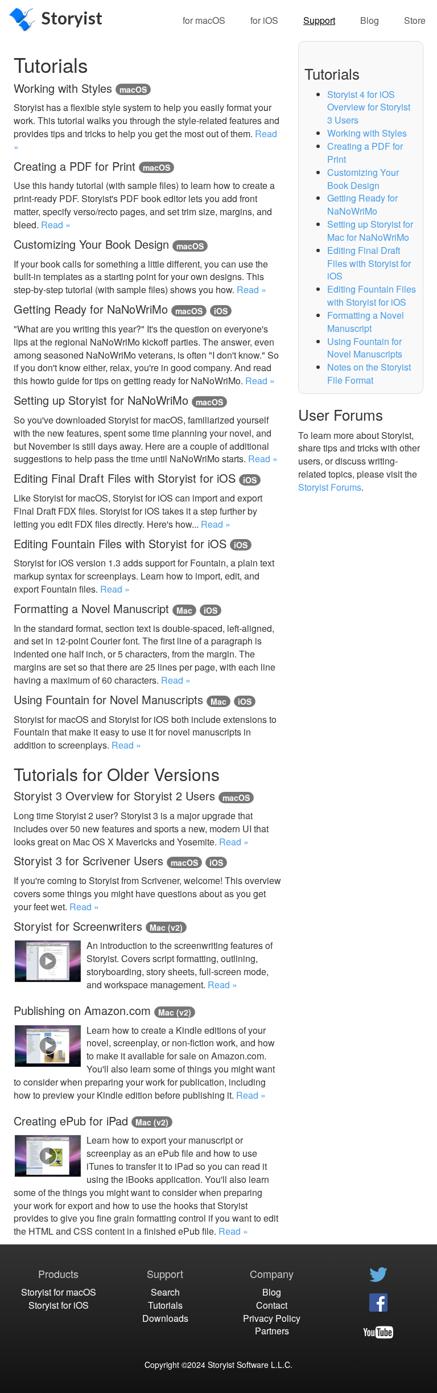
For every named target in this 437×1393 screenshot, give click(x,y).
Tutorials (165, 1305)
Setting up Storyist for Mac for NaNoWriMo (370, 230)
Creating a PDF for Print (365, 152)
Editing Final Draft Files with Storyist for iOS (369, 263)
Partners (272, 1330)
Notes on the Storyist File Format (369, 373)
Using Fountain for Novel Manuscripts (364, 348)
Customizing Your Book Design (363, 179)
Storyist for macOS (58, 1292)
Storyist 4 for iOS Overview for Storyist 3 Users (368, 107)
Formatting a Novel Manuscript (365, 322)
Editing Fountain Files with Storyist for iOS (371, 295)
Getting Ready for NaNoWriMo (362, 204)
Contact (271, 1305)
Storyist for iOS (58, 1305)
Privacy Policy (271, 1318)
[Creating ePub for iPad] (48, 961)
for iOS (264, 20)
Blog (369, 20)
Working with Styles (367, 132)
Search (165, 1292)
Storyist (72, 17)
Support (319, 20)
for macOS (204, 20)
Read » (56, 224)
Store (415, 20)
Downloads (165, 1318)
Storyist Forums (329, 487)
